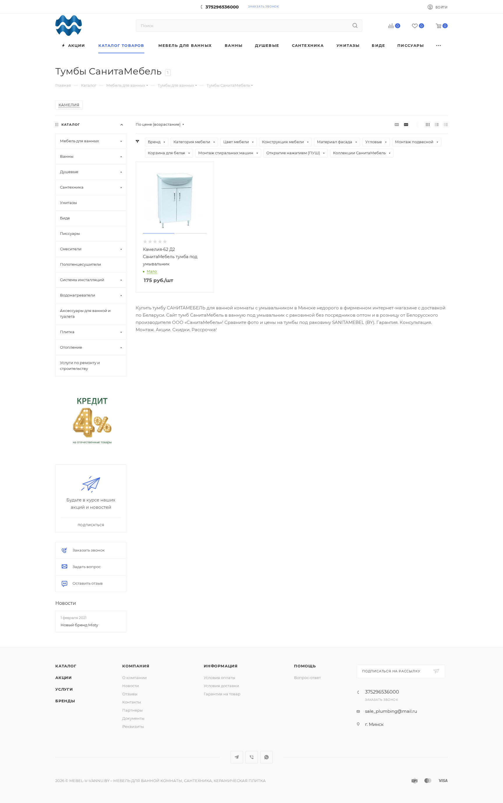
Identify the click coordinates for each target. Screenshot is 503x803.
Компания (135, 666)
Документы (133, 718)
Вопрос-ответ (307, 677)
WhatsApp (266, 757)
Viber (251, 757)
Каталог (66, 666)
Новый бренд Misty (79, 624)
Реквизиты (133, 726)
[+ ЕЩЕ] (439, 45)
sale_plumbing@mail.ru (391, 711)
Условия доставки (221, 685)
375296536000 (222, 7)
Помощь (305, 666)
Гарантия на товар (222, 694)
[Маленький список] (397, 124)
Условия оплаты (219, 677)
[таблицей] (446, 124)
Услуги (64, 689)
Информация (221, 666)
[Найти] (355, 26)
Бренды (65, 701)
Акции (63, 677)
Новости (65, 603)
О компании (134, 677)
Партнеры (132, 710)
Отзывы (129, 694)
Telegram (237, 757)
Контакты (131, 702)
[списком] (437, 124)
